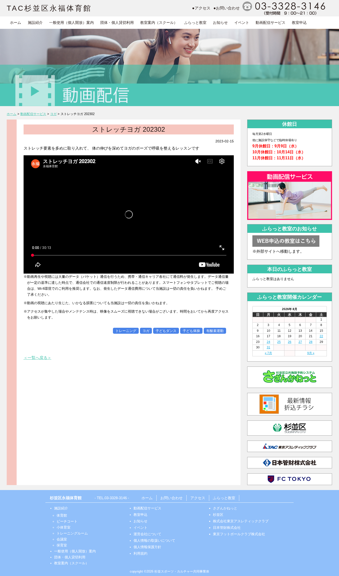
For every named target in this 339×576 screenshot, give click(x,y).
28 (310, 342)
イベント (241, 22)
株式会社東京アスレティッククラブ (241, 521)
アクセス (197, 498)
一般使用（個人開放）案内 (71, 22)
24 (268, 342)
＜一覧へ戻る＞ (37, 358)
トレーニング (125, 331)
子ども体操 (191, 331)
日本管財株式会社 (227, 528)
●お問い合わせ (226, 8)
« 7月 (268, 353)
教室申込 (299, 22)
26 (289, 342)
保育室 (62, 545)
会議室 (62, 539)
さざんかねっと (225, 508)
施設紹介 (35, 22)
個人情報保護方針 (147, 547)
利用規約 (140, 553)
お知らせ (220, 22)
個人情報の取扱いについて (154, 540)
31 (268, 347)
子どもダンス (166, 331)
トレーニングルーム (72, 533)
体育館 (62, 515)
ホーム (15, 22)
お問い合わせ (171, 498)
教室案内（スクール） (158, 22)
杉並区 (218, 515)
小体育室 (63, 527)
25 (279, 342)
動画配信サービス (270, 22)
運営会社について (147, 534)
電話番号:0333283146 (284, 8)
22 (321, 336)
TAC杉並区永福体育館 (49, 8)
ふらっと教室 (195, 22)
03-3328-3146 (115, 498)
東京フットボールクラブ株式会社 (239, 534)
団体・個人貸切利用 (117, 22)
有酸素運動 (215, 331)
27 (300, 342)
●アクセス (201, 8)
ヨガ (145, 331)
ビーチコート (67, 521)
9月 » (310, 353)
